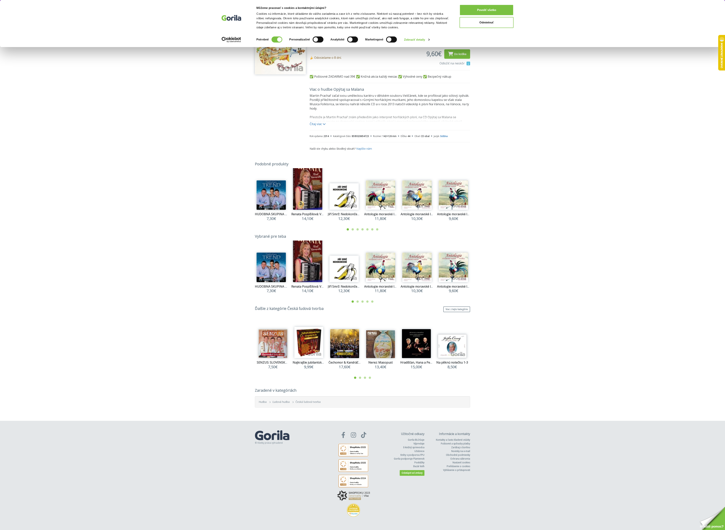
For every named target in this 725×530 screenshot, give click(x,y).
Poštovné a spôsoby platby (455, 443)
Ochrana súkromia (460, 458)
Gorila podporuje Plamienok (409, 458)
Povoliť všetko (486, 10)
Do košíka (460, 54)
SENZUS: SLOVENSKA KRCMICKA (280, 362)
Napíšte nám (364, 148)
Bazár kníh (418, 466)
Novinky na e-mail (460, 451)
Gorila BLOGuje (416, 439)
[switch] (318, 39)
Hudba (263, 402)
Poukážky (419, 462)
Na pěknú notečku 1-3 (452, 362)
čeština (444, 136)
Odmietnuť (486, 22)
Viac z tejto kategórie (457, 309)
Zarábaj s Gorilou (460, 447)
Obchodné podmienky (458, 454)
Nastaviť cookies (461, 462)
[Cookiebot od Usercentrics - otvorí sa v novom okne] (231, 40)
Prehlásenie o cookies (458, 466)
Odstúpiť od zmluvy (412, 472)
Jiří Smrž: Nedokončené (344, 214)
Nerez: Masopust (380, 362)
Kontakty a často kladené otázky (453, 439)
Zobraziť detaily (414, 39)
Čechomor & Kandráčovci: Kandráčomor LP (359, 362)
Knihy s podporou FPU (412, 454)
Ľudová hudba (281, 402)
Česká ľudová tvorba (308, 402)
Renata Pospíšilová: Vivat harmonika (317, 214)
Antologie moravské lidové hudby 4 (462, 214)
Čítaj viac (316, 124)
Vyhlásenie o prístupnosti (456, 470)
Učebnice (419, 451)
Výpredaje (418, 443)
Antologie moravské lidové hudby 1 (389, 214)
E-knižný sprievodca (413, 447)
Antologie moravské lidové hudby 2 (425, 214)
